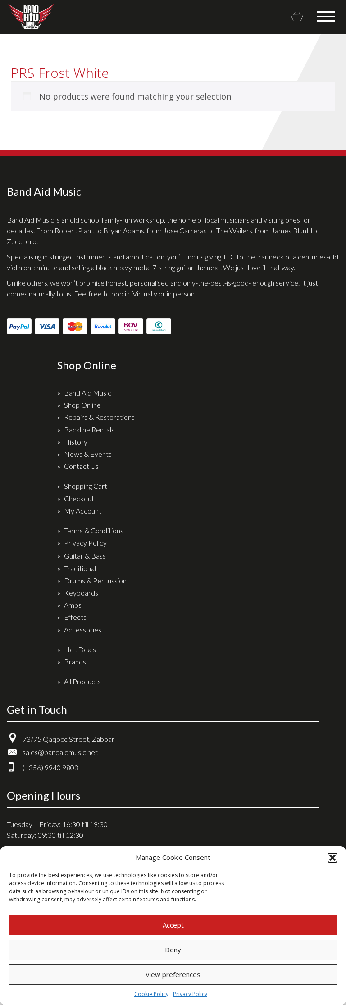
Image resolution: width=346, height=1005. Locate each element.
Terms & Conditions (93, 530)
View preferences (173, 974)
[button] (332, 857)
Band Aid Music (31, 16)
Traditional (80, 568)
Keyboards (81, 592)
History (75, 441)
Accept (173, 924)
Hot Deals (80, 649)
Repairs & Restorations (99, 417)
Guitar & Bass (85, 555)
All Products (82, 681)
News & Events (88, 454)
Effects (75, 617)
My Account (82, 510)
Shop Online (82, 404)
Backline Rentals (89, 429)
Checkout (79, 498)
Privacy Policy (190, 994)
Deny (173, 949)
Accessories (82, 629)
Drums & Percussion (95, 580)
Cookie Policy (151, 994)
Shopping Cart (85, 486)
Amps (73, 604)
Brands (75, 661)
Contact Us (81, 466)
